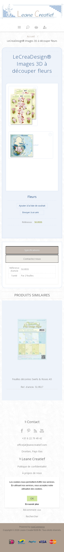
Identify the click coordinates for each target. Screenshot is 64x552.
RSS (35, 430)
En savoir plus (32, 504)
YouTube (42, 430)
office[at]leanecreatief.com (32, 444)
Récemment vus (32, 509)
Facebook (22, 430)
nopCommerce (38, 527)
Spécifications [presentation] (32, 250)
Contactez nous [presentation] (32, 258)
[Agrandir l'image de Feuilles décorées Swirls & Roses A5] (32, 339)
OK (32, 498)
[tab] (32, 250)
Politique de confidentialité (32, 466)
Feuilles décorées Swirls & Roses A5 (32, 379)
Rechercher (32, 516)
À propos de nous (32, 473)
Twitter (28, 430)
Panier (36, 27)
